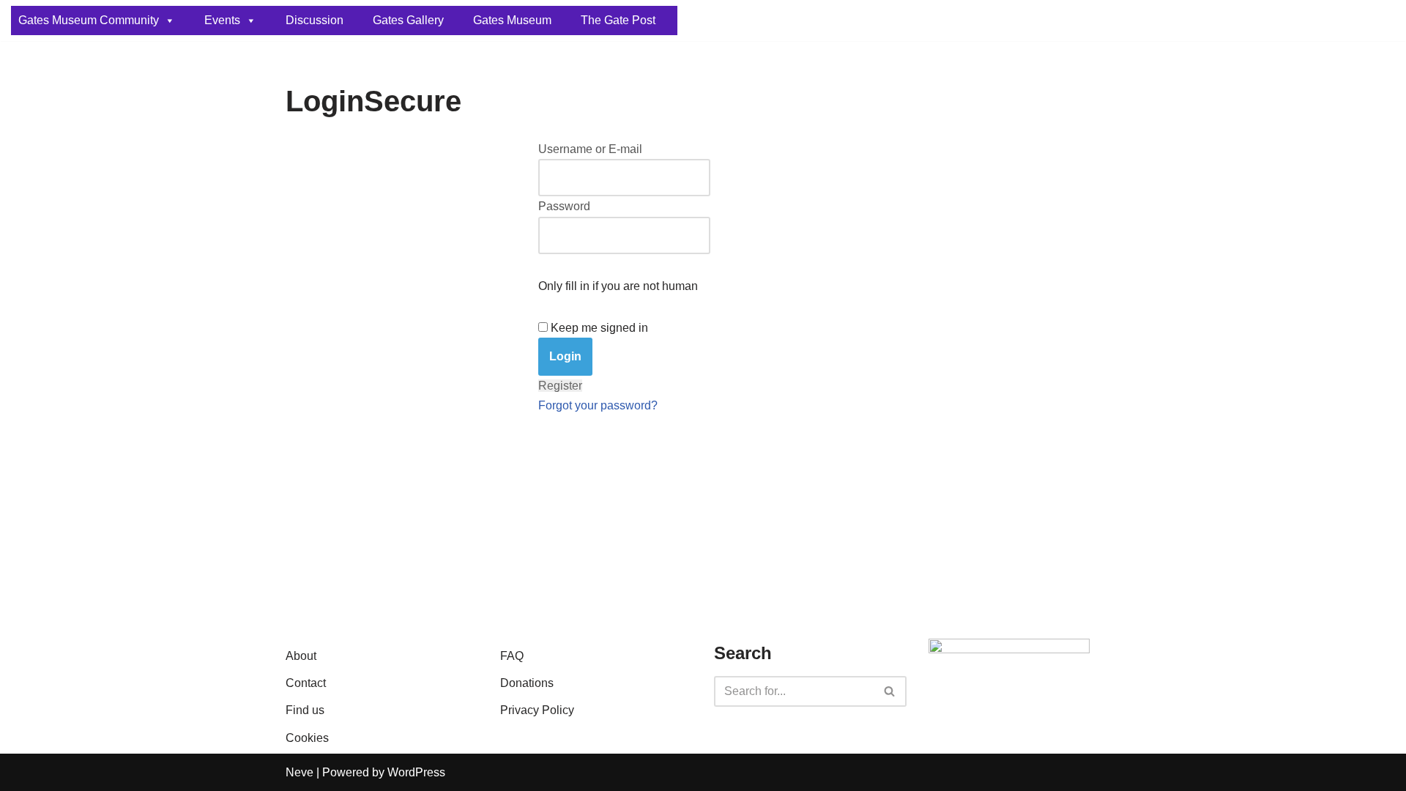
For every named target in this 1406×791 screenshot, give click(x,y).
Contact (306, 683)
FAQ (512, 656)
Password (564, 206)
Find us (305, 710)
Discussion (314, 20)
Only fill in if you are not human (618, 286)
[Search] (890, 691)
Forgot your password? (598, 405)
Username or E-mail (590, 149)
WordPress (416, 772)
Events (222, 20)
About (301, 656)
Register (560, 385)
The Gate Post (618, 20)
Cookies (307, 738)
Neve (299, 772)
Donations (527, 683)
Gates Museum (512, 20)
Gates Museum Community (88, 20)
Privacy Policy (537, 710)
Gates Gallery (408, 20)
